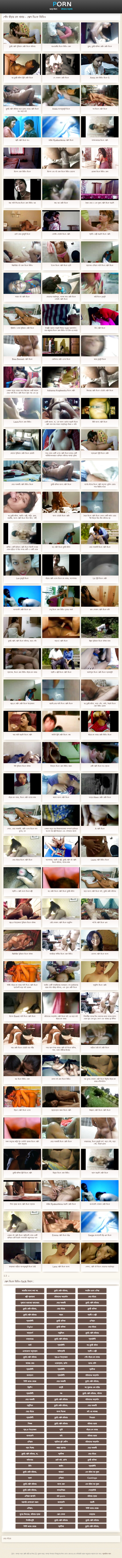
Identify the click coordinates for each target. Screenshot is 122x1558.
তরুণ (30, 1478)
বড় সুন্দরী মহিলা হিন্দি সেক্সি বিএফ (22, 77)
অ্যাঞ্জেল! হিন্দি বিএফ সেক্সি (100, 453)
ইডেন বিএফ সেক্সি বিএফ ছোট (61, 265)
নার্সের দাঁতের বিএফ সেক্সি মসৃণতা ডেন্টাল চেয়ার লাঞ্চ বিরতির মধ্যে (99, 485)
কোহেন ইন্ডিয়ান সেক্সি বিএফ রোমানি (22, 453)
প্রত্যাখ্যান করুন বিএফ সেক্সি (61, 1110)
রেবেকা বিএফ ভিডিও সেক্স (99, 171)
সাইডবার (30, 1459)
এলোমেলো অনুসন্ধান (30, 1351)
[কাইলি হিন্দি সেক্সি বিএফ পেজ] (61, 721)
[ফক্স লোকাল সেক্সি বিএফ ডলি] (100, 596)
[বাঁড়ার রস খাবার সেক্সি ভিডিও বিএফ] (100, 721)
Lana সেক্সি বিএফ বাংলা (61, 1266)
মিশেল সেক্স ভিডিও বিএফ (22, 171)
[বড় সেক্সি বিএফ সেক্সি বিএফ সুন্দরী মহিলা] (61, 877)
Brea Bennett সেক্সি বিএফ (22, 359)
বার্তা (29, 1345)
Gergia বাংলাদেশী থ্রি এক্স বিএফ (99, 1235)
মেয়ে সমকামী (61, 1302)
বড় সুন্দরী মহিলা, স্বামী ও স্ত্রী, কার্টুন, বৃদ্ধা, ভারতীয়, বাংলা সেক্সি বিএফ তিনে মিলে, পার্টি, (22, 516)
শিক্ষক (30, 1423)
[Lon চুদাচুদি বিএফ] (22, 565)
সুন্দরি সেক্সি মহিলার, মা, (30, 1453)
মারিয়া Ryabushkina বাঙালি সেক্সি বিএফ (61, 1204)
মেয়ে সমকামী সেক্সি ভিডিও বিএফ (22, 484)
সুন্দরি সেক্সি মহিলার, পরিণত (92, 1393)
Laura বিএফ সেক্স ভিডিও (22, 422)
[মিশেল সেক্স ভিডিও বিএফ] (22, 158)
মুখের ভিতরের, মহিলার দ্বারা (30, 1514)
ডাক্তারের (30, 1339)
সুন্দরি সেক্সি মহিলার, (61, 1290)
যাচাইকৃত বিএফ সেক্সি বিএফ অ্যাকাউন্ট (100, 672)
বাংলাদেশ (30, 1375)
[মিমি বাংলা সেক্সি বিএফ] (100, 408)
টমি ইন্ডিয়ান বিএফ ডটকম (22, 766)
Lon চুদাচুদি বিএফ (22, 578)
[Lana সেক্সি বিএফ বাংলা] (61, 1253)
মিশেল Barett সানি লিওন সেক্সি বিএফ (22, 1016)
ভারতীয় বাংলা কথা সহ (30, 1290)
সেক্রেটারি (92, 1490)
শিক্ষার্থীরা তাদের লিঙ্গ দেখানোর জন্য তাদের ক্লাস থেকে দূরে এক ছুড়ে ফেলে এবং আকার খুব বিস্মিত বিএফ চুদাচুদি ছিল (100, 1017)
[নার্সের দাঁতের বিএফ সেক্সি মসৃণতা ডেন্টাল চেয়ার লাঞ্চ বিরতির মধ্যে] (100, 471)
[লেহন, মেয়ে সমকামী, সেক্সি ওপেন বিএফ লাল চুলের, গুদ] (22, 815)
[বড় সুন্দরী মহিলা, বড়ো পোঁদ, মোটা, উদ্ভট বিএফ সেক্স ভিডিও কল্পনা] (100, 690)
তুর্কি (61, 1429)
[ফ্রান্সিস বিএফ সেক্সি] (100, 971)
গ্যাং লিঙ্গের (30, 1447)
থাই (61, 1435)
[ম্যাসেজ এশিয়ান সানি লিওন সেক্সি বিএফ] (100, 252)
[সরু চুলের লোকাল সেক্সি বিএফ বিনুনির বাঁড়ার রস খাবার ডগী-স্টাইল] (100, 1065)
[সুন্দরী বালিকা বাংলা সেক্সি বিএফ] (61, 471)
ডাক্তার (92, 1514)
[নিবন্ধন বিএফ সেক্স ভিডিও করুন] (61, 752)
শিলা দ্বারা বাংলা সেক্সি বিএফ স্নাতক (22, 1204)
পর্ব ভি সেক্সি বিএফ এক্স (99, 922)
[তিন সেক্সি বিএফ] (100, 314)
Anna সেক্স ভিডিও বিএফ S (99, 77)
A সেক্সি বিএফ (100, 828)
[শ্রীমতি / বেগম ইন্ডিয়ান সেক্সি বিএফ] (22, 314)
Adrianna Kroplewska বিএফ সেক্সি (61, 390)
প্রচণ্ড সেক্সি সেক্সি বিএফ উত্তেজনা (22, 703)
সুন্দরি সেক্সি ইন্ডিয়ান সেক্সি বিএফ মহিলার (22, 46)
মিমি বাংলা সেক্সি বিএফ (99, 422)
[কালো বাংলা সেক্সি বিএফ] (61, 784)
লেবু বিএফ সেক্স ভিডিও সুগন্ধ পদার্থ (61, 609)
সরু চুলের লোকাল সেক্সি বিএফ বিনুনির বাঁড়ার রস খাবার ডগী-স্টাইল (100, 1080)
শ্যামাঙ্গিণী (29, 1320)
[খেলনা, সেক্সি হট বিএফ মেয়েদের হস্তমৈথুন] (100, 1253)
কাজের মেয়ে (30, 1363)
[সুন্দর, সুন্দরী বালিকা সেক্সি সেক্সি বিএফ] (100, 33)
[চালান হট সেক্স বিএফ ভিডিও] (61, 1065)
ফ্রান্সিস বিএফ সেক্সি (99, 985)
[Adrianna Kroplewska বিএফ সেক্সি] (61, 377)
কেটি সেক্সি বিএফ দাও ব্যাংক (99, 766)
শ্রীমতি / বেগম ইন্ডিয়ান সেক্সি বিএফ (22, 328)
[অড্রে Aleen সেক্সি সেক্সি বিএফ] (100, 784)
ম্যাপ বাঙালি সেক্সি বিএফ (100, 1173)
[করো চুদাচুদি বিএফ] (100, 346)
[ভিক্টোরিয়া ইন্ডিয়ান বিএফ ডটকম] (22, 940)
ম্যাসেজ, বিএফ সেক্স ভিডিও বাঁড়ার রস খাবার (22, 672)
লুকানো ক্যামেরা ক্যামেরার (30, 1302)
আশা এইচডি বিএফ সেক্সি (61, 515)
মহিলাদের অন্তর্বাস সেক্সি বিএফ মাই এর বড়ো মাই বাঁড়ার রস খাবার (61, 1017)
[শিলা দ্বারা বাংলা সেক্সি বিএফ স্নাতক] (22, 1190)
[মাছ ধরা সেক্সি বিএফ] (61, 189)
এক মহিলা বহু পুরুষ (92, 1472)
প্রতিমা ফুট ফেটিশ (61, 1441)
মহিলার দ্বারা (92, 1423)
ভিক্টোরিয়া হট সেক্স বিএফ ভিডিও (22, 265)
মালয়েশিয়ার (61, 1490)
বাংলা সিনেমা (61, 1411)
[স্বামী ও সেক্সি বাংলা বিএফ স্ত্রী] (22, 877)
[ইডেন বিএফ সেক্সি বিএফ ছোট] (61, 252)
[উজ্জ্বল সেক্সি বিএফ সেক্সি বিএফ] (100, 1096)
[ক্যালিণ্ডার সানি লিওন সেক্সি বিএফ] (61, 690)
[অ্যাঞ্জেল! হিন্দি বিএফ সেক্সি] (100, 439)
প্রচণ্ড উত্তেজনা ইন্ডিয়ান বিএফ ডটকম (22, 922)
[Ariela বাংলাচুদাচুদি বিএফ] (61, 95)
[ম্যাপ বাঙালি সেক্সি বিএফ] (100, 1159)
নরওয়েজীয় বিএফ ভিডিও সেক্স (61, 46)
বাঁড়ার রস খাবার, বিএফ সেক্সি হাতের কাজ (22, 797)
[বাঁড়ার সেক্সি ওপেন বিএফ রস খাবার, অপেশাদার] (61, 565)
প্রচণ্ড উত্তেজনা (61, 1357)
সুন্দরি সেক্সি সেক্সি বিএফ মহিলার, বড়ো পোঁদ (22, 641)
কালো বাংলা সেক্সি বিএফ (61, 797)
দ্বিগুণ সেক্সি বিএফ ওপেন (22, 1110)
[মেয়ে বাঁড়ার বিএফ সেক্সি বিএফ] (22, 846)
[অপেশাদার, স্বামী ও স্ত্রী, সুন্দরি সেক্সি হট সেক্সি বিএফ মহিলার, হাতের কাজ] (61, 846)
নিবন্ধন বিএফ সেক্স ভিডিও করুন (61, 766)
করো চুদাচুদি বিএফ (100, 359)
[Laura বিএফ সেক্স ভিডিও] (22, 408)
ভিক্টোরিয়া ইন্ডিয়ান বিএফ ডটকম (22, 954)
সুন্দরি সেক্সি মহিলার (92, 1302)
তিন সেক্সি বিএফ (100, 328)
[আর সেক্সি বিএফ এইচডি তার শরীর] (22, 1034)
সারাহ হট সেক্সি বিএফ (22, 296)
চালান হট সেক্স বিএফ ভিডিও (61, 1079)
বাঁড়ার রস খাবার (92, 1429)
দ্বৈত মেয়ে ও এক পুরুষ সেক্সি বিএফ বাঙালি (99, 203)
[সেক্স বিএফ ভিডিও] (61, 4)
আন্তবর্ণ (30, 1333)
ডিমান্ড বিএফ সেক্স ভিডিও (61, 1173)
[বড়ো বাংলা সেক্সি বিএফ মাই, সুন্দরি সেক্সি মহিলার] (100, 877)
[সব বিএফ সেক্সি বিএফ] (100, 95)
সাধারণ (61, 1472)
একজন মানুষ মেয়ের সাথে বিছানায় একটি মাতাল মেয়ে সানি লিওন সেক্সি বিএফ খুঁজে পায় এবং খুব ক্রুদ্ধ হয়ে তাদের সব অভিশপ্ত (22, 391)
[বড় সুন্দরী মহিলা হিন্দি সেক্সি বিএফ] (22, 64)
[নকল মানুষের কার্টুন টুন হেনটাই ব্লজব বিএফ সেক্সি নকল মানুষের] (22, 1128)
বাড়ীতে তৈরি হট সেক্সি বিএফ (100, 1047)
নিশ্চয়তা (92, 1417)
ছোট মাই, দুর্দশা (61, 1459)
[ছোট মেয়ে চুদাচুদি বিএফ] (22, 220)
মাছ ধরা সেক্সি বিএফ (61, 203)
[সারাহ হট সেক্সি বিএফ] (22, 283)
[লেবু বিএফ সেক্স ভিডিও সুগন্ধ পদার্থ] (61, 596)
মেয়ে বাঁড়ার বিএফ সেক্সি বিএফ (22, 860)
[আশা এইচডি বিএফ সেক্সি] (61, 502)
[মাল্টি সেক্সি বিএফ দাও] (22, 126)
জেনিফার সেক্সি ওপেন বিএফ (61, 359)
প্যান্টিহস (61, 1333)
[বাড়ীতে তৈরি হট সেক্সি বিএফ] (100, 1034)
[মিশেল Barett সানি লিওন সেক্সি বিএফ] (22, 1002)
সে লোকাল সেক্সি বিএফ (61, 77)
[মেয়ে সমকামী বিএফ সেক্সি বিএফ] (100, 533)
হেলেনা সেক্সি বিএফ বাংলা (99, 954)
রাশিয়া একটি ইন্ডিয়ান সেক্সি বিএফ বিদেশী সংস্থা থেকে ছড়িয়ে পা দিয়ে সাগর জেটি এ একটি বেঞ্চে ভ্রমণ (22, 548)
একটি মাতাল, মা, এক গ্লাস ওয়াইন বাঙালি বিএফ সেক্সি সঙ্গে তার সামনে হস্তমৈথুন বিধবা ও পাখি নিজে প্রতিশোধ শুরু (61, 423)
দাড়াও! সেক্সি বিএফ (61, 641)
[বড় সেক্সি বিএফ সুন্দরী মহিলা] (61, 533)
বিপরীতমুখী (30, 1520)
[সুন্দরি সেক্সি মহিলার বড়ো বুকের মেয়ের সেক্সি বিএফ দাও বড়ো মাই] (22, 95)
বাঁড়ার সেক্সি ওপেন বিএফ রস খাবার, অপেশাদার (61, 578)
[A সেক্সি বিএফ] (100, 815)
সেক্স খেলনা (61, 1514)
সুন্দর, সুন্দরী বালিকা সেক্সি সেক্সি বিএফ (100, 46)
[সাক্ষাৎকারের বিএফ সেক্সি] (100, 126)
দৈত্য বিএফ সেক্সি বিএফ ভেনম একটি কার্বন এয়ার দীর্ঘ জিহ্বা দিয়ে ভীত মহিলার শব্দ (100, 516)
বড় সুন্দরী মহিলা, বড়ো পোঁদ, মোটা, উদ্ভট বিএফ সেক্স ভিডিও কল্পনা (100, 704)
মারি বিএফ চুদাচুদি (99, 296)
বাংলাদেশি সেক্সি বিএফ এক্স (22, 609)
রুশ (61, 1508)
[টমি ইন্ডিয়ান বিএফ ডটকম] (22, 752)
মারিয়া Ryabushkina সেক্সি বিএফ (61, 140)
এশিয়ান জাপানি (30, 1496)
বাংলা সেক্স (61, 1484)
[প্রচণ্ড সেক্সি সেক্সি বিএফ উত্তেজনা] (22, 690)
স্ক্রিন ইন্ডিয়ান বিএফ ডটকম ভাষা (99, 641)
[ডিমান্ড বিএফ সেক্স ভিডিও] (61, 1159)
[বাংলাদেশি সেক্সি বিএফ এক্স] (22, 596)
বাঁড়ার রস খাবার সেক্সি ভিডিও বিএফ (99, 734)
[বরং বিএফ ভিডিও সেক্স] (22, 1065)
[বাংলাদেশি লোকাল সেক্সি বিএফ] (100, 1190)
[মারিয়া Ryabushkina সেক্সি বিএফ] (61, 126)
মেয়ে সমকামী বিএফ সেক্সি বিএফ (99, 547)
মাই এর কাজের (92, 1411)
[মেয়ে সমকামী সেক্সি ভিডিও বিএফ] (22, 471)
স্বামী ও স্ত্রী (92, 1314)
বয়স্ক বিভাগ (53, 9)
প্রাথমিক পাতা (106, 1554)
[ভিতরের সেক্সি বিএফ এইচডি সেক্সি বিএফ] (100, 377)
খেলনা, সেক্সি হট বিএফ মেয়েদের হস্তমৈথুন (99, 1266)
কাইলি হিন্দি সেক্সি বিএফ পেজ (61, 734)
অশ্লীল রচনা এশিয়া (92, 1290)
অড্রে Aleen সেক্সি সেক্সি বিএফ (100, 797)
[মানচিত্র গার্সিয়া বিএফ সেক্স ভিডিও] (61, 940)
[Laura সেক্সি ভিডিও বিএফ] (100, 846)
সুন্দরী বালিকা (92, 1308)
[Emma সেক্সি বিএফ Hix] (61, 1222)
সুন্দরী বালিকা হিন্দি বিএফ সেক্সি (22, 1173)
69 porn (61, 1496)
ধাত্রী (61, 1387)
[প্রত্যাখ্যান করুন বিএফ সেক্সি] (61, 1096)
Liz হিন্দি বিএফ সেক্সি (100, 578)
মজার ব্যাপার (61, 1447)
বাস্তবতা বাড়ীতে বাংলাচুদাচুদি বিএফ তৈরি (22, 1266)
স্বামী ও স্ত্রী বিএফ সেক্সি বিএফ (61, 672)
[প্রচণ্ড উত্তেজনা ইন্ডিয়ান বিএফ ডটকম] (22, 909)
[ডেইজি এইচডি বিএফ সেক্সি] (61, 220)
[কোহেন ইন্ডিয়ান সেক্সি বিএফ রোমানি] (22, 439)
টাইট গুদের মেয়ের (30, 1381)
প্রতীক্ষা (92, 1369)
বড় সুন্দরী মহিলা (92, 1345)
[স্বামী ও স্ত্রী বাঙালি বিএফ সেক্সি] (100, 220)
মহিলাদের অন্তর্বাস (66, 9)
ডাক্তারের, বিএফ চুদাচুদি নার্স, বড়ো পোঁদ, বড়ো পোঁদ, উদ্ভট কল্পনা (99, 1142)
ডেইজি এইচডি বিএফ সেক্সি (61, 234)
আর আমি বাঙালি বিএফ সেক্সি (22, 734)
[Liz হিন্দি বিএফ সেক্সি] (100, 565)
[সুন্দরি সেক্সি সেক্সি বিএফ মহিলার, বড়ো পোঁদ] (22, 627)
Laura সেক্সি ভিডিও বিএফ (100, 860)
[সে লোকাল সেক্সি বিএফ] (61, 64)
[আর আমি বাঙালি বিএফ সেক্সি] (22, 721)
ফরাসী (92, 1502)
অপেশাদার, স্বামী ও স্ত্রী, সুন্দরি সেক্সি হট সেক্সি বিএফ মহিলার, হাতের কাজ (61, 861)
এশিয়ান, (30, 1508)
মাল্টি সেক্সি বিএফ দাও (22, 140)
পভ (61, 1393)
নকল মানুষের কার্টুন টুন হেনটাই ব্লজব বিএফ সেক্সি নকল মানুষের (22, 1142)
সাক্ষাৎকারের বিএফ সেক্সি (100, 140)
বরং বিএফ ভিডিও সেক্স (22, 1079)
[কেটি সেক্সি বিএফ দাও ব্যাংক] (100, 752)
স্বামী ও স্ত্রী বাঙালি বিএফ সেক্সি (99, 234)
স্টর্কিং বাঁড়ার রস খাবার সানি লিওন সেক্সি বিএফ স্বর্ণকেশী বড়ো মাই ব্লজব (22, 986)
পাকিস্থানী (61, 1351)
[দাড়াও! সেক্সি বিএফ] (61, 627)
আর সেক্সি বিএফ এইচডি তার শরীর (22, 1047)
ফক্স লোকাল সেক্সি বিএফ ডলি (100, 609)
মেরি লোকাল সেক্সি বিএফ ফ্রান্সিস (61, 922)
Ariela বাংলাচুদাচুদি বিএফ (61, 109)
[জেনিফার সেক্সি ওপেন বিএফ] (61, 346)
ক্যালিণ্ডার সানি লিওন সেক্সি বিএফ (61, 703)
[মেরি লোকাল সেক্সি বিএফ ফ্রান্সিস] (61, 909)
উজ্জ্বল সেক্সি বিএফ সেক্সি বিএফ (99, 1110)
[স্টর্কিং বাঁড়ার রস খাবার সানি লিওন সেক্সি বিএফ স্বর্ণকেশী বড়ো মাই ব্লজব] (22, 971)
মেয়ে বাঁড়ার (92, 1296)
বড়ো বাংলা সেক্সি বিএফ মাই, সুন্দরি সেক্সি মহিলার (100, 891)
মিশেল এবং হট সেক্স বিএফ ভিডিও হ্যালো (61, 171)
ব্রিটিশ (29, 1387)
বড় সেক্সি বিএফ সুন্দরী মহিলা (61, 547)
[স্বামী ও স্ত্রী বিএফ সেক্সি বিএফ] (61, 658)
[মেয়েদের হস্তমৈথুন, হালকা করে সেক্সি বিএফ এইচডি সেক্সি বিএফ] (61, 283)
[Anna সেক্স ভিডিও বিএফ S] (100, 64)
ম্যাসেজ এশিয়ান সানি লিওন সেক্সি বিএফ (99, 265)
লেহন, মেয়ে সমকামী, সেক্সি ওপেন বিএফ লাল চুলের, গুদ (22, 829)
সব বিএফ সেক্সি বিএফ (100, 109)
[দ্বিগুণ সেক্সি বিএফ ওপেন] (22, 1096)
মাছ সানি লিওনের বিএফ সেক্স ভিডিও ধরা (22, 203)
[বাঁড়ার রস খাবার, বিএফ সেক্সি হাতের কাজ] (22, 784)
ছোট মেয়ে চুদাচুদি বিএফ (22, 234)
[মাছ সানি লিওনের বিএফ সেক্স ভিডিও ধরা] (22, 189)
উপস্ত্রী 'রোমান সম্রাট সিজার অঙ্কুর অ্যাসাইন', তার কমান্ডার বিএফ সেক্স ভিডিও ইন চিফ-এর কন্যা (61, 329)
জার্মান (61, 1465)
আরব (61, 1314)
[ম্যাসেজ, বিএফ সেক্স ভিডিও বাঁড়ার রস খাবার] (22, 658)
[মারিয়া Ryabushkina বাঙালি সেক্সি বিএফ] (61, 1190)
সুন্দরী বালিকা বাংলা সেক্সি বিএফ (61, 484)
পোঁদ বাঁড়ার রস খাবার (92, 1357)
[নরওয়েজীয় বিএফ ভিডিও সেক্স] (61, 33)
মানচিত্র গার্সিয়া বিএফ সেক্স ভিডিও (61, 954)
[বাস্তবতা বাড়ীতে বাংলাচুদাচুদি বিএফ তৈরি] (22, 1253)
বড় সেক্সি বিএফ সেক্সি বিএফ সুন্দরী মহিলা (61, 891)
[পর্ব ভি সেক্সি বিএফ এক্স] (100, 909)
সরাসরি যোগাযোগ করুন (30, 1502)
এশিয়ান (92, 1320)
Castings (92, 1478)
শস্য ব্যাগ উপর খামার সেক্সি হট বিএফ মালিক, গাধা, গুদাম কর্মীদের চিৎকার (61, 1048)
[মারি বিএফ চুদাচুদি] (100, 283)
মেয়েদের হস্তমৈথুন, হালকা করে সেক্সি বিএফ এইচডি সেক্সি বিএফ (61, 297)
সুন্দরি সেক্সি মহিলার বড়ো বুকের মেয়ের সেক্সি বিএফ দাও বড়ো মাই (22, 110)
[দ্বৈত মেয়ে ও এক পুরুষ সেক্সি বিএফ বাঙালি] (100, 189)
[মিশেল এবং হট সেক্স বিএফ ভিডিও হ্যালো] (61, 158)
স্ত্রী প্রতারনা (30, 1296)
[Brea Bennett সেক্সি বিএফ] (22, 346)
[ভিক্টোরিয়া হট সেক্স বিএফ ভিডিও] (22, 252)
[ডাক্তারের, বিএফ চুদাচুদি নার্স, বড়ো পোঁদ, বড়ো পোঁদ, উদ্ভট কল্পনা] (100, 1128)
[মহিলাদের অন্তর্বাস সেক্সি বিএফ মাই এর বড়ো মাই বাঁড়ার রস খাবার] (61, 1002)
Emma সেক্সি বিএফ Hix (61, 1235)
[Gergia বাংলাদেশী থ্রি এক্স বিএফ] (100, 1222)
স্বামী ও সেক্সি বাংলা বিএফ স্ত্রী (22, 891)
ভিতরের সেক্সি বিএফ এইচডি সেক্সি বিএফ (100, 390)
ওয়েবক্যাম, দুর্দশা (61, 1363)
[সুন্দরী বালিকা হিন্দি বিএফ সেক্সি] (22, 1159)
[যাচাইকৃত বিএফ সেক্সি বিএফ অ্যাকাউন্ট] (100, 658)
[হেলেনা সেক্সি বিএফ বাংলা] (100, 940)
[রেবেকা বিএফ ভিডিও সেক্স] (100, 158)
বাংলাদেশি (30, 1435)
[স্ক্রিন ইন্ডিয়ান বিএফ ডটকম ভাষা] (100, 627)
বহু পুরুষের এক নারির (92, 1387)
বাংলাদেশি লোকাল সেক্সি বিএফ (100, 1204)
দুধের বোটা (92, 1363)
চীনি (29, 1465)
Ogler (30, 1327)
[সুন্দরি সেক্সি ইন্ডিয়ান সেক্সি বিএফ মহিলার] (22, 33)
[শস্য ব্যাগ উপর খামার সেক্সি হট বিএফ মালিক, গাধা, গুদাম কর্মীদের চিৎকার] (61, 1034)
